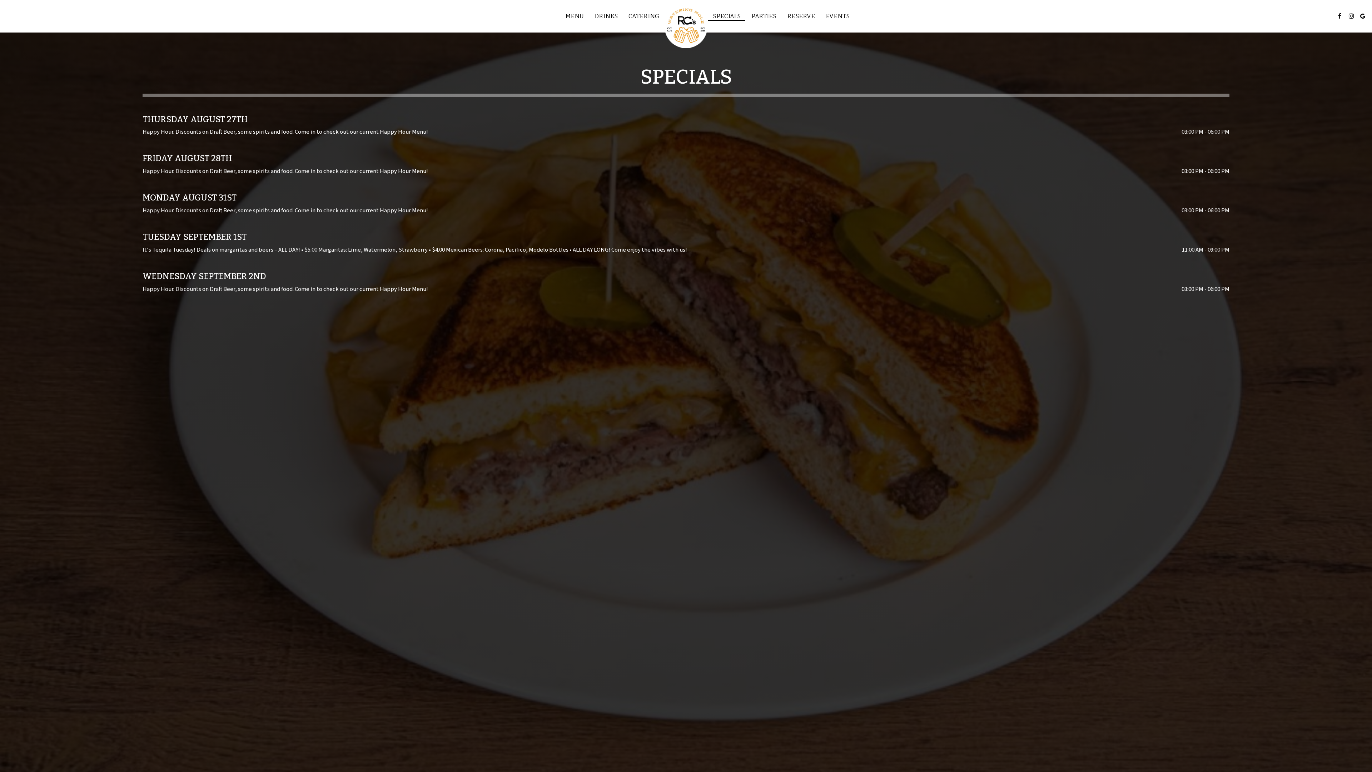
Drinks (606, 16)
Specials (727, 16)
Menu (574, 16)
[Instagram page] (1351, 16)
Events (838, 16)
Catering (643, 16)
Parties (763, 16)
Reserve (801, 16)
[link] (686, 26)
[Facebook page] (1340, 16)
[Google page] (1362, 16)
